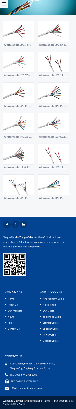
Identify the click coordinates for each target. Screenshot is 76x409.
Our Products (15, 310)
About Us (13, 304)
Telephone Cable (52, 316)
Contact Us (14, 328)
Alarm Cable (49, 304)
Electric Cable (50, 322)
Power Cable (50, 334)
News (11, 316)
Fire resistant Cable (53, 298)
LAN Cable (48, 310)
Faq (10, 322)
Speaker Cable (51, 328)
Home (11, 298)
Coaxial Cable (50, 340)
